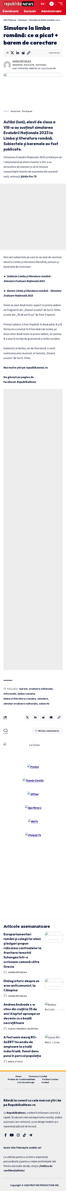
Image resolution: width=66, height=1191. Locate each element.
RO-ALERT (52, 1040)
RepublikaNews (26, 382)
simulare (42, 698)
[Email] (51, 717)
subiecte (44, 703)
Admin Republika (21, 61)
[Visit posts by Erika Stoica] (5, 1061)
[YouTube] (12, 1135)
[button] (36, 3)
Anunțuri (17, 65)
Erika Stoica (15, 1061)
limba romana (26, 693)
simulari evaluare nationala (20, 703)
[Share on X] (12, 53)
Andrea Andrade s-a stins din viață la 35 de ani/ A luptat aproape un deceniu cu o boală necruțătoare (22, 1013)
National (41, 65)
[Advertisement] (33, 217)
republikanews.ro (37, 367)
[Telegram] (30, 1135)
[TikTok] (24, 1135)
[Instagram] (18, 1135)
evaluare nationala (41, 688)
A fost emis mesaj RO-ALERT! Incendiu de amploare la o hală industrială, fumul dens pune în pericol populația (22, 1046)
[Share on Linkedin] (17, 53)
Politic (53, 939)
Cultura (54, 986)
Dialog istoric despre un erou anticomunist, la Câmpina (21, 985)
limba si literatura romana (20, 698)
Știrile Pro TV (28, 176)
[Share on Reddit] (23, 53)
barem (23, 688)
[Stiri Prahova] (19, 3)
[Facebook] (6, 1135)
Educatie (29, 65)
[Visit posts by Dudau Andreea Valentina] (5, 1029)
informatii (10, 693)
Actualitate (56, 934)
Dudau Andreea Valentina (23, 1029)
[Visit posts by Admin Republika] (7, 65)
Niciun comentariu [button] (48, 731)
